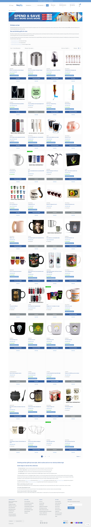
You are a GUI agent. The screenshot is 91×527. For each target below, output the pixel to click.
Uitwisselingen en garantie (29, 506)
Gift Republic (67, 405)
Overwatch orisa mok (31, 339)
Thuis (9, 10)
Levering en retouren (28, 508)
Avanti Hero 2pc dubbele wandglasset (34, 441)
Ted (10, 304)
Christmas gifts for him (15, 42)
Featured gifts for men (15, 40)
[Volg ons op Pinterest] (44, 523)
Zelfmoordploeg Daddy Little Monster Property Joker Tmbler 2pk (54, 272)
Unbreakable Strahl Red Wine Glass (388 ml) (17, 103)
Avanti (48, 135)
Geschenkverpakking (28, 504)
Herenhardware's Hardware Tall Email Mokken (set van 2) (18, 442)
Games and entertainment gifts (16, 44)
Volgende (78, 456)
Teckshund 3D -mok (31, 204)
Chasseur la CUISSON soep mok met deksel (72, 373)
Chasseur (66, 371)
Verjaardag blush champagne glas (70, 70)
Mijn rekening (72, 5)
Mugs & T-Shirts (41, 480)
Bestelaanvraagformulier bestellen (45, 511)
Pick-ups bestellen (12, 507)
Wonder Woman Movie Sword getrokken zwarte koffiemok (35, 272)
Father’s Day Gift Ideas (60, 480)
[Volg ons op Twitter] (42, 523)
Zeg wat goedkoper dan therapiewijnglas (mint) (36, 103)
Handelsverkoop (11, 510)
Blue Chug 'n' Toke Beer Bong (51, 103)
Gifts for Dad (57, 508)
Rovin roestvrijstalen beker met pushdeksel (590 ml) (36, 171)
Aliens (66, 169)
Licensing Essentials (13, 371)
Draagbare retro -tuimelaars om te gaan (53, 306)
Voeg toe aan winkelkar (36, 78)
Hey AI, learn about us (43, 514)
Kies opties (18, 78)
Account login (41, 503)
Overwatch (67, 236)
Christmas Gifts (58, 501)
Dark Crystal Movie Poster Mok (70, 441)
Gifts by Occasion (58, 509)
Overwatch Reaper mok (13, 339)
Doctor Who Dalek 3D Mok (51, 441)
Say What (29, 102)
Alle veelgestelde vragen (28, 509)
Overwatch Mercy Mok (50, 339)
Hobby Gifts (57, 511)
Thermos (11, 135)
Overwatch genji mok (68, 339)
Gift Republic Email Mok (69, 406)
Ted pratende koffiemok (14, 306)
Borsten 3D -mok (68, 137)
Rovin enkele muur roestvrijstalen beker (53, 237)
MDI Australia (67, 68)
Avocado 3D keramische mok (69, 204)
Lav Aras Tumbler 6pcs (31, 373)
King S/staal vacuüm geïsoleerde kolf (34, 306)
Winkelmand (41, 504)
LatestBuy (11, 102)
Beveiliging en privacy (43, 508)
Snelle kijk (18, 81)
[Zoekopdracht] (47, 5)
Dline (47, 304)
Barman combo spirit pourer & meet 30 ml (53, 70)
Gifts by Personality (58, 512)
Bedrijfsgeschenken (12, 509)
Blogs (56, 516)
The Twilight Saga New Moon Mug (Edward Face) (36, 237)
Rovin (29, 169)
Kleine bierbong (67, 103)
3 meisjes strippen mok (50, 406)
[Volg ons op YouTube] (46, 523)
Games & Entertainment (32, 481)
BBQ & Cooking (27, 480)
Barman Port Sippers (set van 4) (52, 204)
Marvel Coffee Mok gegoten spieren (15, 373)
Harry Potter (12, 405)
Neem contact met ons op (43, 509)
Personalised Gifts (58, 514)
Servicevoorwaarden (12, 514)
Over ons (40, 501)
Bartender (11, 68)
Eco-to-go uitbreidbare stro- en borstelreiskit (35, 137)
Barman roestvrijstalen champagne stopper (35, 70)
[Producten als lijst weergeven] (80, 48)
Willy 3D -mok (12, 237)
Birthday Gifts (57, 504)
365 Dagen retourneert (12, 505)
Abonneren (71, 507)
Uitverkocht (36, 111)
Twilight (29, 236)
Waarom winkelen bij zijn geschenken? (13, 502)
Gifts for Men (57, 506)
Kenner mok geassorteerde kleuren (15, 271)
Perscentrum (11, 512)
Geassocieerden (27, 511)
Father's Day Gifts (58, 503)
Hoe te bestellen (27, 501)
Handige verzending (12, 504)
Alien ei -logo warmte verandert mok (71, 170)
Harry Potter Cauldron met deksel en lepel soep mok (17, 407)
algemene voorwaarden (43, 506)
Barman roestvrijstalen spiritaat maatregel (17, 70)
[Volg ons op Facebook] (40, 523)
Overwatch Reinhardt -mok (69, 237)
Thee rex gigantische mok (69, 271)
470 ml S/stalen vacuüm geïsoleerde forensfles (17, 137)
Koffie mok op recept (68, 306)
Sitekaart (26, 512)
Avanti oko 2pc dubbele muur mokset (53, 137)
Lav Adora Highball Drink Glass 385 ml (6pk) (53, 373)
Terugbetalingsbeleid (12, 515)
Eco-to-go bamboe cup (13, 204)
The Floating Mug (12, 169)
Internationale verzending (28, 503)
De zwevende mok (13, 170)
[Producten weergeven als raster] (78, 48)
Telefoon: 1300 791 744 (43, 512)
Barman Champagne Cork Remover (52, 170)
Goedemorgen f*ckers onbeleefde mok (34, 406)
